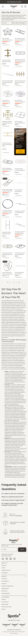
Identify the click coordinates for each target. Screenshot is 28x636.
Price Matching (5, 581)
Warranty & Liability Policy (8, 586)
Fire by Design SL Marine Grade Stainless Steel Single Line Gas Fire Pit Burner (20, 191)
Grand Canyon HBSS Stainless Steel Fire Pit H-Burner (7, 190)
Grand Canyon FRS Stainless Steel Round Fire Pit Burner (7, 273)
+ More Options (5, 45)
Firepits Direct (18, 629)
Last (20, 282)
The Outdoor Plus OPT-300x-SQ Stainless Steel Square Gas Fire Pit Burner (20, 253)
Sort (16, 23)
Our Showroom (5, 602)
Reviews (3, 609)
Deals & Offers (5, 604)
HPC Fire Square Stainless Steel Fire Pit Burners (20, 122)
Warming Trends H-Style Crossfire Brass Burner (7, 144)
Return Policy (5, 591)
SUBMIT (22, 549)
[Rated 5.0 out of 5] (5, 41)
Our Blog (4, 599)
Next (16, 282)
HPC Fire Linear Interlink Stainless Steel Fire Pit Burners (7, 81)
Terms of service (14, 633)
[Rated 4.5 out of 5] (17, 41)
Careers (3, 567)
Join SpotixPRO (20, 151)
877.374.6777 (19, 515)
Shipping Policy (5, 588)
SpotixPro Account (6, 570)
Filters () (4, 23)
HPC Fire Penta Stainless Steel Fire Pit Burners (7, 39)
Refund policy (21, 631)
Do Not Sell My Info (6, 593)
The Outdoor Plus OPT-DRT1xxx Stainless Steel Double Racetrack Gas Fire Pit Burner (7, 253)
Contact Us (4, 578)
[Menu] (3, 6)
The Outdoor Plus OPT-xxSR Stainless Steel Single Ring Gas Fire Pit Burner (7, 211)
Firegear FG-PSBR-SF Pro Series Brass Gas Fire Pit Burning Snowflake (7, 122)
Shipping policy (14, 631)
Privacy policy (6, 631)
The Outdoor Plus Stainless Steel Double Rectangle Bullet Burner (20, 169)
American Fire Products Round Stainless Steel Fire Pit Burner (7, 101)
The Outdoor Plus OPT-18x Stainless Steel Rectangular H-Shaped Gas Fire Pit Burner (20, 232)
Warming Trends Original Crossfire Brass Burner (6, 61)
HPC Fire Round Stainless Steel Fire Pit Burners (20, 101)
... (11, 282)
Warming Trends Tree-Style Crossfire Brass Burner (20, 81)
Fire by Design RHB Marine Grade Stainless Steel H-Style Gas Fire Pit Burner (20, 273)
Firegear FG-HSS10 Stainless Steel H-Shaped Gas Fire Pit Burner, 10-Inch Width (7, 233)
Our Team (4, 565)
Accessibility (4, 572)
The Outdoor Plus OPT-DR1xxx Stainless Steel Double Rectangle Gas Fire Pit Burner (20, 60)
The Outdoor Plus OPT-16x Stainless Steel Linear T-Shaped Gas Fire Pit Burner (20, 212)
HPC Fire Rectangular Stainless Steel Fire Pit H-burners (20, 39)
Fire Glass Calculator (7, 606)
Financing (4, 583)
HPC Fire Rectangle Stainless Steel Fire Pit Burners (7, 169)
